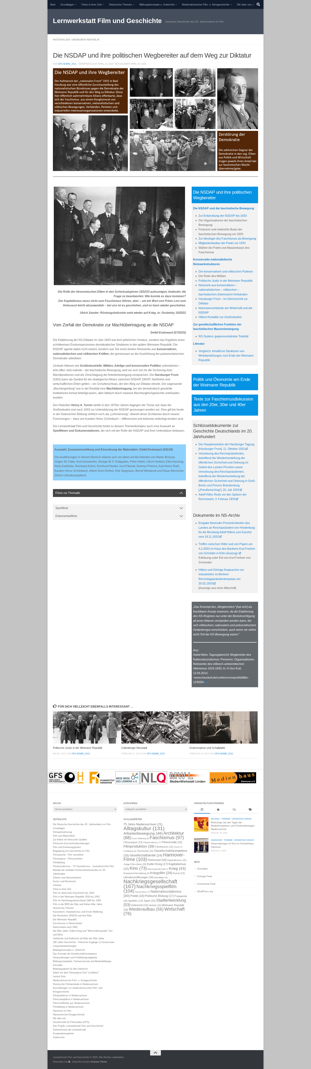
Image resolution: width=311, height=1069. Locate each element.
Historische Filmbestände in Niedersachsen (75, 984)
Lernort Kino (59, 976)
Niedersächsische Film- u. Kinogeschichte (205, 4)
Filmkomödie (172, 842)
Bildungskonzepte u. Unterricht (156, 4)
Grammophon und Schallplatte (207, 748)
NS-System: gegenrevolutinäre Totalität (223, 336)
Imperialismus (176, 860)
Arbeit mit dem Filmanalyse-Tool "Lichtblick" (76, 972)
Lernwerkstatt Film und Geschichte (107, 20)
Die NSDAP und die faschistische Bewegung (223, 208)
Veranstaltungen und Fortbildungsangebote (75, 957)
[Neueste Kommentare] (234, 810)
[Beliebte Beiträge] (218, 810)
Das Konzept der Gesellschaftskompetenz (75, 953)
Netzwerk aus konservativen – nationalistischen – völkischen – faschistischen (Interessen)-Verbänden (223, 290)
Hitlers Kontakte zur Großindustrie (220, 317)
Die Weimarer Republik (65, 919)
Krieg (177, 868)
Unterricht (139, 905)
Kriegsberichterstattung (136, 873)
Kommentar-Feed (206, 884)
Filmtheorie (164, 846)
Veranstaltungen (241, 819)
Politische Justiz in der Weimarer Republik (226, 280)
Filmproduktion (138, 846)
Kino (138, 868)
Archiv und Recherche (64, 881)
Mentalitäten (161, 877)
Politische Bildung (159, 895)
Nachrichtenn (142, 892)
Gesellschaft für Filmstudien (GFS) (71, 1022)
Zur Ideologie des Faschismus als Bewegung (227, 238)
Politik (137, 895)
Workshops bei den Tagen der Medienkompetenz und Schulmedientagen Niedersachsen (232, 826)
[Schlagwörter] (250, 810)
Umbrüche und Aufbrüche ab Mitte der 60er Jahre (78, 938)
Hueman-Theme (99, 1062)
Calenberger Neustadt (134, 748)
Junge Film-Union (134, 864)
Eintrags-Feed (204, 876)
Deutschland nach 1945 (65, 927)
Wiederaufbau (146, 909)
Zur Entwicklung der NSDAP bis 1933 (223, 215)
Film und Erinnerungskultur (67, 847)
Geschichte (145, 851)
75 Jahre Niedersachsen (143, 824)
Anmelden (202, 868)
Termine (225, 819)
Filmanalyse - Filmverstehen (67, 858)
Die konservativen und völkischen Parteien (226, 271)
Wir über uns (244, 4)
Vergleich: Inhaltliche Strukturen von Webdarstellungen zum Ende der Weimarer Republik (226, 356)
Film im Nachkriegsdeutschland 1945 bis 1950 (77, 900)
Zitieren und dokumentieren (67, 877)
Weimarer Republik (86, 39)
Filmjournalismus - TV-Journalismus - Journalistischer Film (83, 866)
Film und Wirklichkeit (64, 835)
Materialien (61, 39)
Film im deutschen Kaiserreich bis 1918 (73, 893)
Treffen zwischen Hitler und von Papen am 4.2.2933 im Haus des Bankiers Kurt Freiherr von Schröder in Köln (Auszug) (227, 549)
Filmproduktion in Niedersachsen (70, 995)
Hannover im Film (62, 1010)
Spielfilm (135, 900)
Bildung (215, 819)
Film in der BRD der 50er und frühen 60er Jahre (77, 904)
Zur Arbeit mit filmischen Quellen (70, 839)
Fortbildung (129, 851)
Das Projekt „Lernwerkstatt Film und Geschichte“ (78, 1026)
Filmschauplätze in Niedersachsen (71, 999)
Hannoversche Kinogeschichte (69, 1014)
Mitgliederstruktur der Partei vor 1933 (222, 243)
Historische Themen (120, 4)
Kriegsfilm (161, 873)
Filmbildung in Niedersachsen (68, 1006)
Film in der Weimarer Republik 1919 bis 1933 (76, 896)
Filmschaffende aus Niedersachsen (71, 1003)
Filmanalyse (133, 842)
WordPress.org (205, 891)
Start (52, 4)
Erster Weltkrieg (140, 838)
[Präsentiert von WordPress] (69, 1062)
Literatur (57, 885)
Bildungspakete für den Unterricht (70, 968)
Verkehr (155, 905)
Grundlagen (67, 4)
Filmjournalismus (152, 842)
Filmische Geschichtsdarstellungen (71, 843)
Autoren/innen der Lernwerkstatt (69, 1029)
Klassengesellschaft (158, 869)
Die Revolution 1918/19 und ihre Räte (72, 915)
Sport (150, 900)
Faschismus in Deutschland (67, 923)
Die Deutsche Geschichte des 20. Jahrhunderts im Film (82, 824)
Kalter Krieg (157, 864)
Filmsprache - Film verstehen (68, 854)
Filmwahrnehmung (62, 832)
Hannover (216, 840)
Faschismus (167, 837)
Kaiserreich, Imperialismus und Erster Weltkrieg (78, 911)
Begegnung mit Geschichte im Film (71, 851)
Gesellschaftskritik (146, 855)
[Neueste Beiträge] (202, 810)
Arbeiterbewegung (143, 833)
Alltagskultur (143, 828)
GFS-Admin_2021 (67, 64)
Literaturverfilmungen (138, 877)
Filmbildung (59, 862)
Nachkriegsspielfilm (150, 889)
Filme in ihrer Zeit (92, 4)
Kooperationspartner (63, 1033)
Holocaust (157, 859)
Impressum (59, 1037)
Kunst (179, 873)
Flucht (178, 847)
